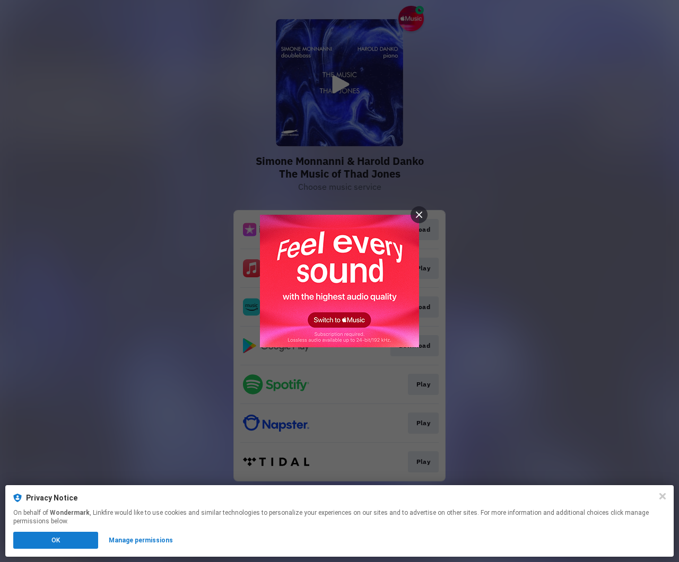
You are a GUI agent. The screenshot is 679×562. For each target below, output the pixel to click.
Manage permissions (141, 540)
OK (55, 540)
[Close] (662, 496)
